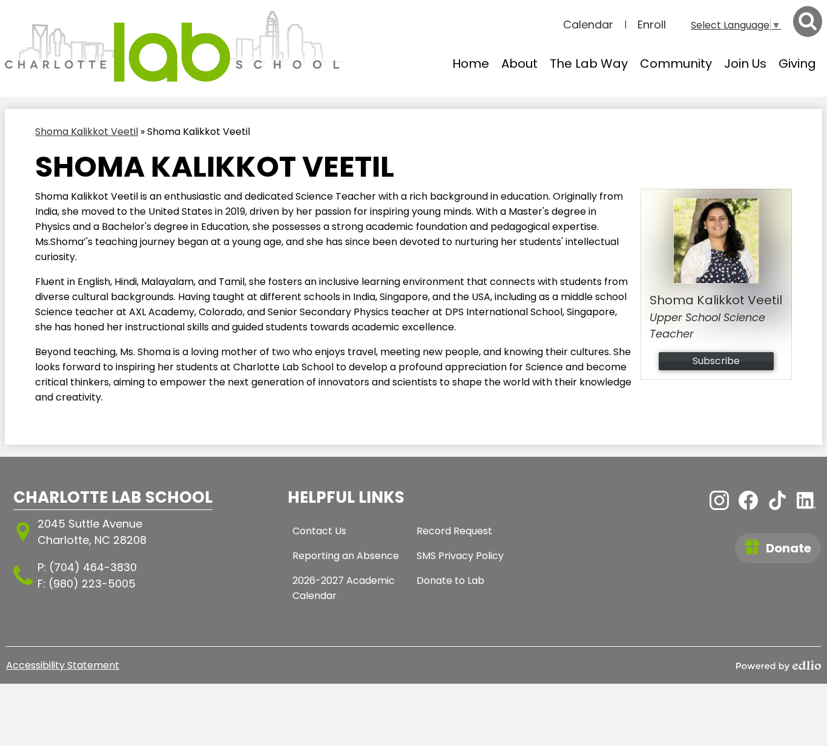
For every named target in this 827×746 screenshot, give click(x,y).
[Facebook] (748, 500)
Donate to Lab (450, 580)
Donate (788, 548)
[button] (519, 63)
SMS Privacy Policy (460, 556)
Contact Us (319, 531)
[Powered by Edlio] (778, 665)
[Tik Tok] (777, 500)
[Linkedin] (806, 500)
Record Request (454, 531)
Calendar (588, 24)
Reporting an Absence (345, 556)
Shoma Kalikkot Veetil (86, 132)
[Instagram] (719, 500)
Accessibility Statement (62, 665)
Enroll (652, 24)
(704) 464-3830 (93, 567)
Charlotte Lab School (113, 497)
